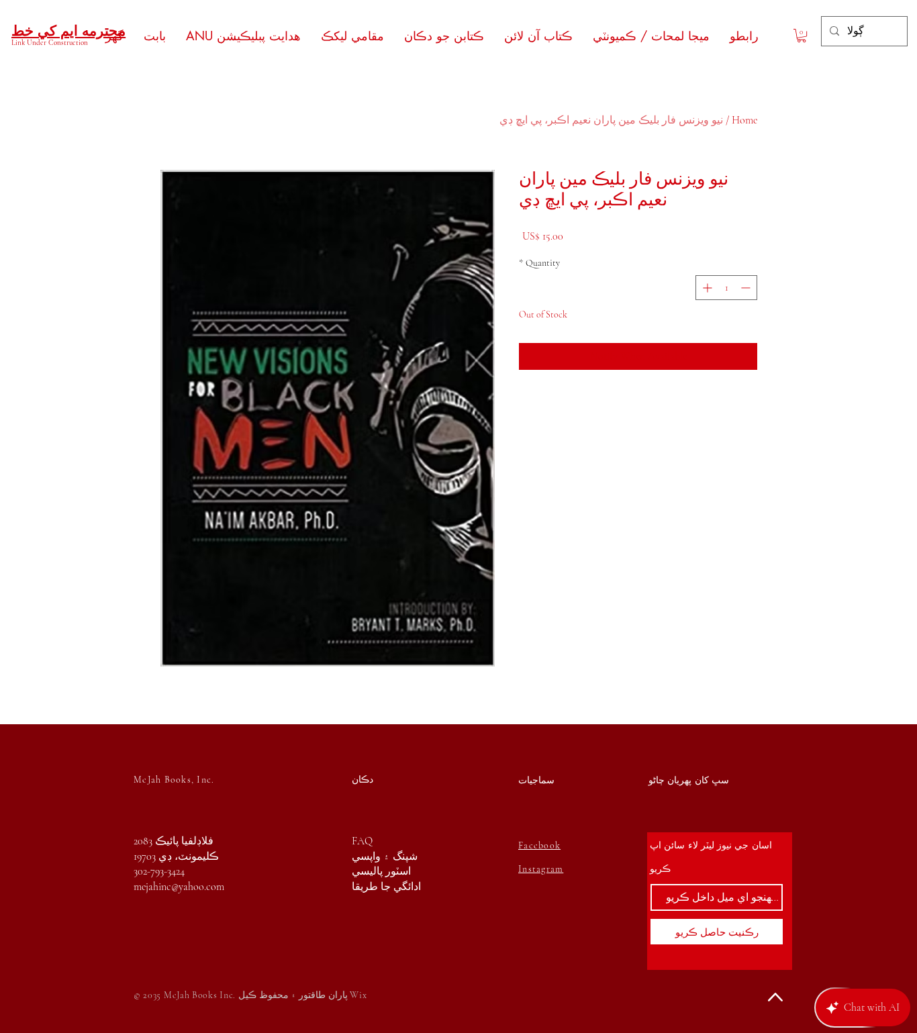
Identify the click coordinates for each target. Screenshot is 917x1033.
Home (744, 120)
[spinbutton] (726, 287)
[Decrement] (746, 287)
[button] (801, 35)
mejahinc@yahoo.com (179, 886)
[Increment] (705, 287)
